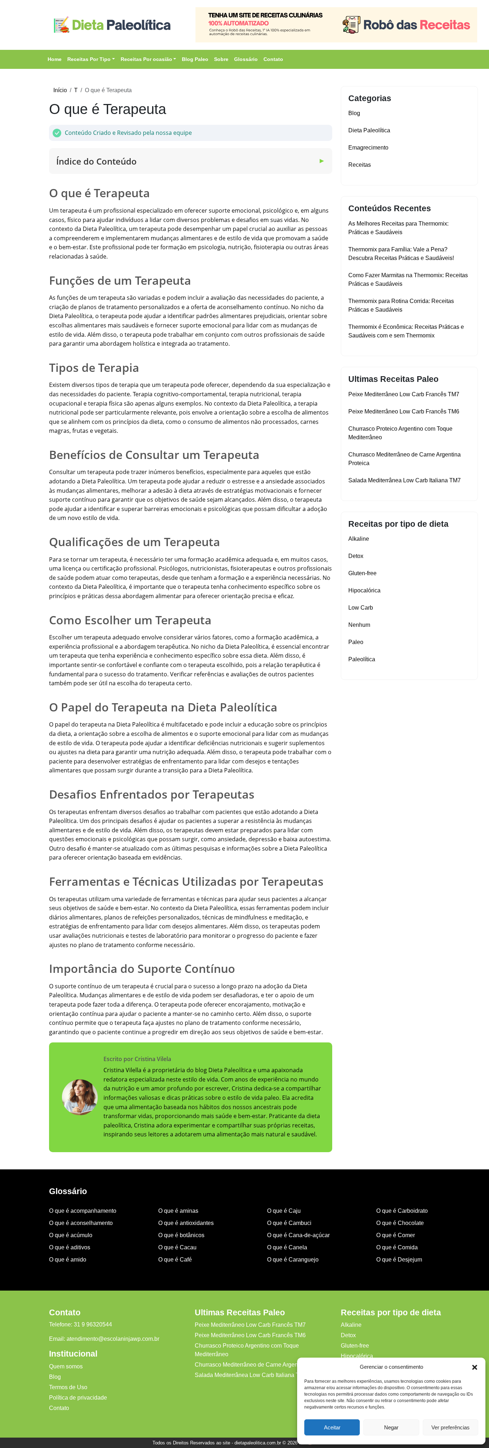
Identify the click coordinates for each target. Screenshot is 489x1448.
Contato (273, 59)
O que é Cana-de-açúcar (298, 1235)
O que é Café (175, 1260)
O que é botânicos (181, 1235)
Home (55, 59)
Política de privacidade (78, 1398)
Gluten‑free (362, 573)
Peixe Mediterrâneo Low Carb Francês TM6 (403, 411)
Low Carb (360, 608)
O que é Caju (284, 1211)
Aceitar (332, 1427)
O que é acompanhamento (82, 1211)
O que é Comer (395, 1235)
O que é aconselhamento (81, 1223)
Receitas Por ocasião (146, 59)
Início (60, 90)
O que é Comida (397, 1247)
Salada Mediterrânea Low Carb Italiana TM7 (404, 480)
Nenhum (359, 625)
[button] (474, 1367)
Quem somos (66, 1366)
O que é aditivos (69, 1247)
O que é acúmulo (70, 1235)
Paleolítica (361, 659)
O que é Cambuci (289, 1223)
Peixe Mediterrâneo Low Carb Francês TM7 (403, 394)
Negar (391, 1427)
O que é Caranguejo (293, 1260)
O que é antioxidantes (186, 1223)
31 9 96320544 (93, 1324)
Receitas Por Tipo (89, 59)
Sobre (221, 59)
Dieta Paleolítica (369, 130)
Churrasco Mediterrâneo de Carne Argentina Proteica (262, 1365)
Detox (355, 556)
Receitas (359, 165)
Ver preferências (450, 1427)
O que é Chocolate (400, 1223)
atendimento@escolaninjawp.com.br (113, 1339)
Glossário (246, 59)
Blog (354, 113)
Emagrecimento (368, 148)
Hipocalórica (364, 590)
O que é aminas (178, 1211)
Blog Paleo (195, 59)
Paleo (355, 642)
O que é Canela (287, 1247)
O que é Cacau (177, 1247)
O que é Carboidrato (402, 1211)
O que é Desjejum (399, 1260)
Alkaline (358, 539)
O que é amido (67, 1260)
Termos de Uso (68, 1387)
